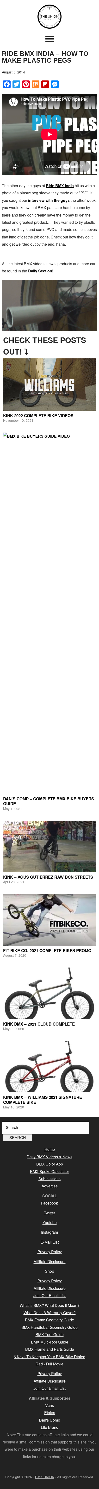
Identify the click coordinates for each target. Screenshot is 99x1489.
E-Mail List (50, 1242)
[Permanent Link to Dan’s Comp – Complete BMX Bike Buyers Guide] (49, 613)
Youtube (50, 1222)
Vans (49, 1405)
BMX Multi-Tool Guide (49, 1342)
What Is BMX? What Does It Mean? (50, 1305)
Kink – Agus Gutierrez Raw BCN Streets (48, 877)
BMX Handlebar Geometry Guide (49, 1327)
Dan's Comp (49, 1420)
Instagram (49, 1232)
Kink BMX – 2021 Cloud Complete (39, 1024)
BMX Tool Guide (50, 1334)
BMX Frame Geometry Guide (49, 1320)
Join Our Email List (49, 1295)
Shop (49, 1271)
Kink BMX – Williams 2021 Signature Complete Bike (42, 1099)
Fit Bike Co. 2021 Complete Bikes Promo (47, 950)
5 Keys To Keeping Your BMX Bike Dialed (49, 1356)
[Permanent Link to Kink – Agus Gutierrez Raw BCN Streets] (49, 846)
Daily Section (40, 271)
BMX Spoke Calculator (49, 1171)
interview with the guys (49, 200)
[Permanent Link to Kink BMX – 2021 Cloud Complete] (49, 993)
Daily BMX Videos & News (49, 1157)
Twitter (49, 1213)
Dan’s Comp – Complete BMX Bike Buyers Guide (48, 801)
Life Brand (49, 1427)
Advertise (50, 1186)
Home (49, 1149)
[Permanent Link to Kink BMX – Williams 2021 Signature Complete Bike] (49, 1066)
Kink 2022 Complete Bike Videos (38, 415)
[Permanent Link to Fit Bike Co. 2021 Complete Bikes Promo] (49, 920)
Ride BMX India (60, 185)
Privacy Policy (49, 1251)
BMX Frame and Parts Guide (49, 1349)
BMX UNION (49, 17)
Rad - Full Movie (49, 1364)
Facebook (49, 1203)
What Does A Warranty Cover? (50, 1312)
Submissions (49, 1178)
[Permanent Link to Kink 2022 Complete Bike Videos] (49, 384)
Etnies (49, 1412)
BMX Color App (49, 1164)
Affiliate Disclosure (50, 1261)
